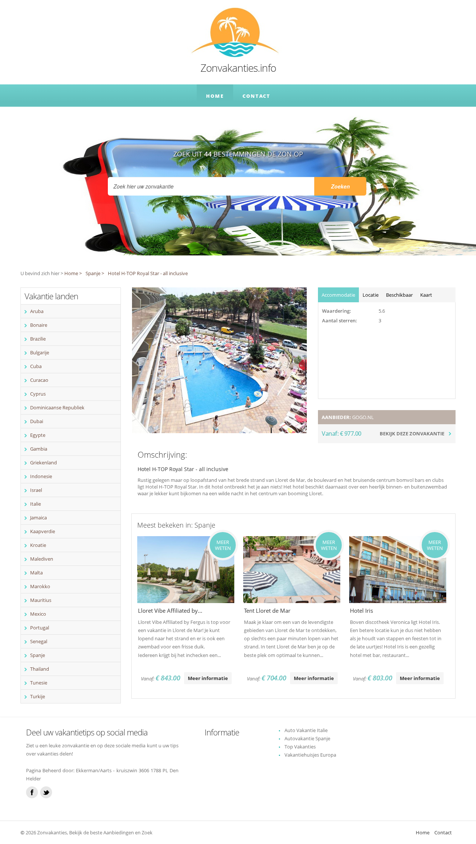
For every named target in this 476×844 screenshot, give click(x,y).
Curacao (39, 380)
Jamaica (38, 517)
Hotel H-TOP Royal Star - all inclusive (148, 273)
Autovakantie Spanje (307, 738)
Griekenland (43, 462)
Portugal (39, 627)
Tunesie (38, 682)
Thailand (39, 669)
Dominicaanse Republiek (57, 407)
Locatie (371, 294)
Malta (36, 572)
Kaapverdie (42, 531)
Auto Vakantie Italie (306, 730)
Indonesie (41, 476)
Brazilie (38, 338)
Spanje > (95, 273)
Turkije (37, 696)
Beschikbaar (399, 294)
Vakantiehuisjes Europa (310, 754)
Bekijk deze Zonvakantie (412, 433)
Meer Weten (223, 545)
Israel (36, 490)
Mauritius (40, 600)
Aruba (37, 311)
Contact (256, 96)
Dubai (36, 421)
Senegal (38, 641)
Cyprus (38, 393)
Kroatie (38, 545)
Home (215, 96)
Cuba (36, 366)
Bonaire (38, 325)
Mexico (38, 614)
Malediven (41, 558)
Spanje (37, 655)
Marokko (40, 586)
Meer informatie (208, 678)
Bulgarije (39, 352)
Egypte (37, 435)
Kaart (426, 294)
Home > (73, 273)
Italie (35, 503)
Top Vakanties (300, 746)
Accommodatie (338, 294)
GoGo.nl (363, 417)
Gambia (38, 448)
